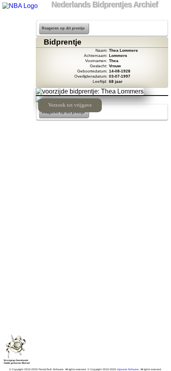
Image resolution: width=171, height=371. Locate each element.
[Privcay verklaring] (16, 117)
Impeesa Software (128, 369)
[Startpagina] (16, 24)
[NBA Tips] (16, 55)
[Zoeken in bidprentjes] (16, 34)
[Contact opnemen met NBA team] (16, 65)
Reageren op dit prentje (63, 28)
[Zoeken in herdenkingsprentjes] (16, 107)
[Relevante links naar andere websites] (16, 86)
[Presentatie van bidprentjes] (16, 96)
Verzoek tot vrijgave (70, 105)
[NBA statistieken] (16, 45)
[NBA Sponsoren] (16, 127)
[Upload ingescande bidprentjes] (16, 76)
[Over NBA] (19, 5)
